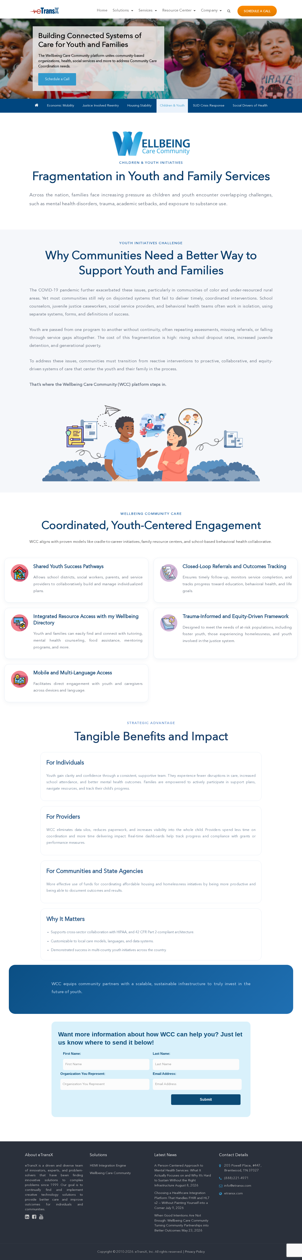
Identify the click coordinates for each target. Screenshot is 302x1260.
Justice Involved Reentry (100, 105)
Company (209, 10)
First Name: (72, 1053)
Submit (206, 1099)
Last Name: (161, 1053)
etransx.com (233, 1193)
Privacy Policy (195, 1252)
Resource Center (177, 10)
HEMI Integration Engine (108, 1165)
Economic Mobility (60, 105)
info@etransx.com (237, 1186)
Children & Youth (172, 105)
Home (102, 10)
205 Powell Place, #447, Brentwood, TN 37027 (243, 1168)
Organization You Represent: (82, 1074)
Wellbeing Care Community (110, 1173)
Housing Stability (139, 105)
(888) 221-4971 (236, 1178)
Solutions (121, 10)
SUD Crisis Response (208, 105)
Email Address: (164, 1074)
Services (146, 10)
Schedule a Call (257, 11)
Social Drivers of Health (250, 105)
